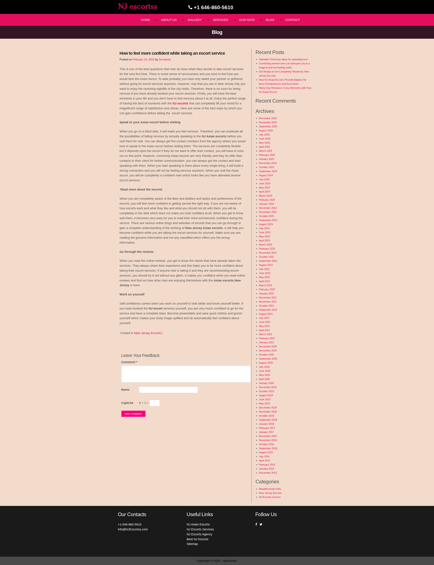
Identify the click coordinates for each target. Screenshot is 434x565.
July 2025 (264, 134)
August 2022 (266, 264)
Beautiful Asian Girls (270, 488)
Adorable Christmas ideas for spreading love (283, 59)
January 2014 (266, 468)
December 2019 (268, 387)
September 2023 (268, 220)
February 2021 (267, 338)
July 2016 (264, 456)
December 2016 (268, 436)
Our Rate (247, 20)
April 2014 (264, 460)
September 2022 (268, 260)
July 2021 (264, 317)
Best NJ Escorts (197, 539)
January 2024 (266, 203)
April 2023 (264, 240)
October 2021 (266, 305)
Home (145, 20)
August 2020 (266, 362)
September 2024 (268, 171)
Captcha (127, 403)
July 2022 (264, 269)
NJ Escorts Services (200, 529)
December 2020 (268, 346)
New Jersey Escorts (147, 333)
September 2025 (268, 126)
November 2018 (268, 411)
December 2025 (268, 118)
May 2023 (264, 236)
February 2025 (267, 154)
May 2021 (264, 326)
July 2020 (264, 366)
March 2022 (265, 285)
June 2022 (264, 273)
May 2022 (264, 277)
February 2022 (267, 289)
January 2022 (266, 293)
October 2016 (266, 444)
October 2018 (266, 415)
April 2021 (264, 330)
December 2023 (268, 207)
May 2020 (264, 374)
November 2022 (268, 252)
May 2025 (264, 142)
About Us (169, 20)
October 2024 (266, 167)
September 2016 (268, 448)
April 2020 (264, 379)
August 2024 (266, 175)
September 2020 (268, 358)
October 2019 (266, 391)
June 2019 (264, 399)
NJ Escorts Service (270, 497)
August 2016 (266, 452)
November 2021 (268, 301)
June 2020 (264, 370)
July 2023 (264, 228)
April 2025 (264, 146)
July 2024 (264, 179)
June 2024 (264, 183)
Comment (129, 362)
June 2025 (264, 138)
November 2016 (268, 440)
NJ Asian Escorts (198, 524)
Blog (270, 20)
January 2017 (266, 432)
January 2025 (266, 159)
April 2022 (264, 281)
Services (220, 20)
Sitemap (192, 544)
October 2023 (266, 216)
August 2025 (266, 130)
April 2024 (264, 191)
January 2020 (266, 383)
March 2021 (265, 334)
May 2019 (264, 403)
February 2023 (267, 248)
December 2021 (268, 297)
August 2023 (266, 224)
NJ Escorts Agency (199, 534)
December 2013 (268, 472)
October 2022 (266, 256)
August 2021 (266, 313)
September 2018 (268, 419)
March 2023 (265, 244)
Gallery (195, 20)
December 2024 (268, 163)
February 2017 (267, 427)
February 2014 (267, 464)
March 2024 (265, 195)
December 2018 (268, 407)
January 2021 (266, 342)
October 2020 (266, 354)
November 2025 (268, 122)
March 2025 (265, 150)
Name (125, 389)
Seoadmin (165, 59)
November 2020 (268, 350)
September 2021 (268, 309)
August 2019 (266, 395)
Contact (292, 20)
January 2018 (266, 423)
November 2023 (268, 212)
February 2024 (267, 199)
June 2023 (264, 232)
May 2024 (264, 187)
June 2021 (264, 322)
